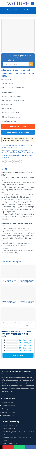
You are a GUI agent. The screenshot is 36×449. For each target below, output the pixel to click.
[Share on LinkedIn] (20, 161)
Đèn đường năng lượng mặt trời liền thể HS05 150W (9, 323)
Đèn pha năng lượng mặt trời (19, 151)
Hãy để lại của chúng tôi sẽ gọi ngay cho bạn (19, 58)
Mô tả (4, 168)
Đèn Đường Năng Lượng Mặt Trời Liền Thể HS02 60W (27, 302)
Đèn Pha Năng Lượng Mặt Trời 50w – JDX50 (9, 281)
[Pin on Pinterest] (17, 161)
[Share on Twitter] (10, 161)
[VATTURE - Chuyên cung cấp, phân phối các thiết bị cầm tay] (18, 3)
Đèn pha (26, 10)
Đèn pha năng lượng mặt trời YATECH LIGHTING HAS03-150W (27, 281)
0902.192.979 (25, 140)
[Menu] (2, 3)
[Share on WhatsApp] (3, 161)
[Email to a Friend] (13, 161)
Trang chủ (10, 10)
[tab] (18, 168)
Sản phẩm (18, 10)
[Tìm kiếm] (32, 3)
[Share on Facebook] (6, 161)
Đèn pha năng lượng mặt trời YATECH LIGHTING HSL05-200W (9, 303)
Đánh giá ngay (18, 355)
